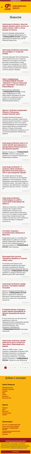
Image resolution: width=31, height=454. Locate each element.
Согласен (15, 451)
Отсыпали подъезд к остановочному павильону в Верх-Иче (15, 240)
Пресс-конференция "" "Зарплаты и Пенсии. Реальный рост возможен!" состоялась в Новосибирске (15, 91)
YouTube (4, 414)
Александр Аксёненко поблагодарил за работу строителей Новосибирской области (15, 210)
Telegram (4, 391)
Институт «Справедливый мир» (11, 424)
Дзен (3, 392)
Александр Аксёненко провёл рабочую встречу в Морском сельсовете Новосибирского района (15, 351)
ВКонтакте (5, 396)
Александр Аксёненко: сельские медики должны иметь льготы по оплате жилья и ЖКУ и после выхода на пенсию (15, 33)
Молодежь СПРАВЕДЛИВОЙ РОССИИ (10, 428)
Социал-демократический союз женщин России (11, 432)
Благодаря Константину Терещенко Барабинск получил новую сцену (15, 266)
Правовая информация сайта (18, 447)
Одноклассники (6, 398)
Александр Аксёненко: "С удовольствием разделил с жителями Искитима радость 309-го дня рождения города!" (15, 178)
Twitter (4, 394)
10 (25, 367)
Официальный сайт (7, 387)
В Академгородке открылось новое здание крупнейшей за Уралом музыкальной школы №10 (15, 321)
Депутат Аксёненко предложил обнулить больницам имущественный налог (15, 122)
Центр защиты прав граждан (10, 426)
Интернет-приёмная (8, 389)
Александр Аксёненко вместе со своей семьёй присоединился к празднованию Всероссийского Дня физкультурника (15, 151)
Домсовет (5, 434)
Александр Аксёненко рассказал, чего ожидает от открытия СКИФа (15, 61)
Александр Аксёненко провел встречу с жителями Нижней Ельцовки (15, 293)
